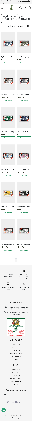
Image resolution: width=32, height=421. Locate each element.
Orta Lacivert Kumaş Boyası (24, 132)
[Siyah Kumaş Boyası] (24, 192)
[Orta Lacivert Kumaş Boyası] (24, 117)
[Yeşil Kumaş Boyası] (24, 229)
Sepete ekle (8, 63)
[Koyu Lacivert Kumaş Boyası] (24, 79)
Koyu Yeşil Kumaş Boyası (8, 132)
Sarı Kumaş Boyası (7, 207)
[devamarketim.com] (11, 7)
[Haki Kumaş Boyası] (24, 42)
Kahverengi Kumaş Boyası (8, 94)
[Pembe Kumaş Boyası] (24, 154)
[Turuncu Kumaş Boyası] (8, 229)
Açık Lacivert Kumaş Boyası (8, 57)
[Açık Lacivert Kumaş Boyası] (8, 42)
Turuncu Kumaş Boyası (8, 244)
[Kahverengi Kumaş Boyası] (8, 79)
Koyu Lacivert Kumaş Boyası (24, 94)
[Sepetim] (29, 7)
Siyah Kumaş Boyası (24, 207)
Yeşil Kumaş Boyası (24, 244)
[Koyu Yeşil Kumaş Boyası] (8, 117)
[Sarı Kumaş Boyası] (8, 192)
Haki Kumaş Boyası (24, 57)
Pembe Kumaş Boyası (24, 169)
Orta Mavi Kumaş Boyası (8, 169)
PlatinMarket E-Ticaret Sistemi (15, 416)
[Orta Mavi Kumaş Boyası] (8, 154)
